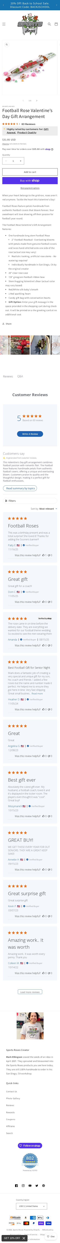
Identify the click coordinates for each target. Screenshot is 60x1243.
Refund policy (47, 1230)
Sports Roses (18, 1230)
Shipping (5, 144)
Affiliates (10, 1126)
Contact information (31, 1239)
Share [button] (9, 323)
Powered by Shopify (32, 1230)
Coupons (10, 1119)
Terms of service (30, 1234)
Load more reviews (30, 992)
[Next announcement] (56, 5)
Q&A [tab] (20, 376)
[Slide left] (23, 100)
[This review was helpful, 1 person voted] (43, 555)
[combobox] (44, 508)
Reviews (10, 1105)
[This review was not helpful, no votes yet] (49, 555)
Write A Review (30, 433)
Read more (37, 693)
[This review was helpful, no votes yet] (43, 602)
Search (9, 1133)
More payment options (30, 188)
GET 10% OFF (12, 1238)
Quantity (6, 155)
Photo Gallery (13, 1098)
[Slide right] (36, 100)
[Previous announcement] (3, 5)
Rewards (10, 1112)
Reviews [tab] (8, 376)
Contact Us (11, 1091)
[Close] (24, 1238)
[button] (3, 24)
